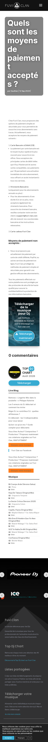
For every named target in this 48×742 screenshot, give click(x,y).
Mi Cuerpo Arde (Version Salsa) (21, 484)
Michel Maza (17, 541)
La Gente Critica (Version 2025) (22, 501)
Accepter (8, 738)
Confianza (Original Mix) (19, 538)
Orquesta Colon (18, 504)
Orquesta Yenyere (19, 495)
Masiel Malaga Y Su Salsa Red (24, 524)
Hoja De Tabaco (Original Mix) (21, 493)
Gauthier (14, 91)
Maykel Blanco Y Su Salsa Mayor (25, 513)
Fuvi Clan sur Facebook (21, 450)
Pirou (14, 487)
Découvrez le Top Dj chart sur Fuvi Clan (20, 660)
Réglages (21, 738)
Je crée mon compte (12, 714)
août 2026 (28, 376)
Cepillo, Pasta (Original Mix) (20, 510)
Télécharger (24, 383)
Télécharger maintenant (26, 336)
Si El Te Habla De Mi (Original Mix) (22, 529)
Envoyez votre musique (21, 445)
